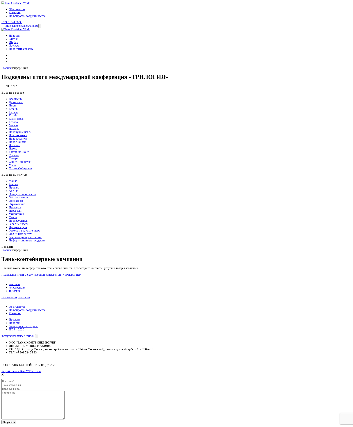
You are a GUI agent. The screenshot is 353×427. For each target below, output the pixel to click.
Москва (13, 125)
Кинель (13, 112)
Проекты (14, 319)
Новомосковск (18, 135)
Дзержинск (16, 102)
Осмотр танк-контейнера (24, 230)
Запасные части (18, 223)
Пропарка (15, 207)
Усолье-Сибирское (20, 168)
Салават (14, 155)
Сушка (13, 217)
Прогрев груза (18, 227)
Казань (13, 108)
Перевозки (15, 210)
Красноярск (16, 118)
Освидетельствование (22, 194)
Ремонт (13, 184)
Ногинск (14, 145)
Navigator (14, 45)
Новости (14, 35)
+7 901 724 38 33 (11, 22)
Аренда (13, 190)
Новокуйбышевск (20, 132)
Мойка (13, 180)
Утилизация (16, 214)
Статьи (13, 38)
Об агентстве (17, 9)
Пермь (13, 148)
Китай (13, 115)
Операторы (16, 200)
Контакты (15, 12)
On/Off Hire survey (20, 233)
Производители (18, 220)
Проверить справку (21, 48)
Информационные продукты (27, 240)
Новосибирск (17, 141)
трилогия (14, 290)
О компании (9, 297)
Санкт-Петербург (20, 161)
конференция (17, 287)
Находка (14, 128)
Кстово (13, 122)
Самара (13, 158)
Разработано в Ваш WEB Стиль (21, 371)
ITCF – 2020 (16, 329)
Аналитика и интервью (23, 326)
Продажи (14, 187)
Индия (13, 105)
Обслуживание (18, 197)
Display (13, 42)
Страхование (17, 204)
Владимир (15, 98)
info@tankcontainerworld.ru (21, 25)
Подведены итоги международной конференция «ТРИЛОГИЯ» (41, 274)
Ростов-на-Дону (19, 151)
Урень (12, 165)
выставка (14, 284)
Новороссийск (18, 138)
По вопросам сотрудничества (27, 15)
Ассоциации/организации (25, 237)
